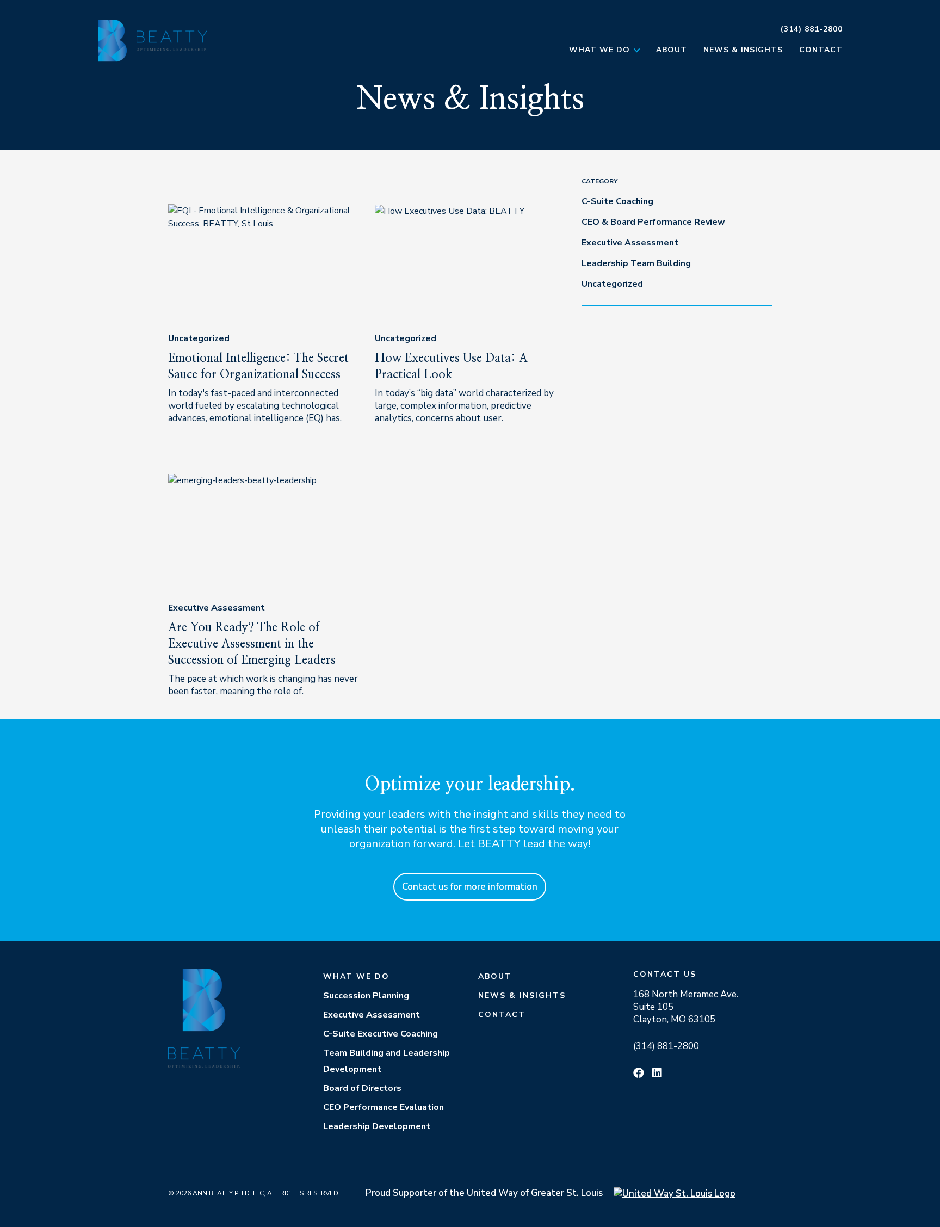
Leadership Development (376, 1126)
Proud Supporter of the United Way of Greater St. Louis (485, 1193)
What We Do (599, 50)
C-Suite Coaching (617, 201)
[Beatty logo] (168, 40)
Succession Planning (366, 996)
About (671, 50)
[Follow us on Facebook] (638, 1073)
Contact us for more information (469, 886)
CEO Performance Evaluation (383, 1107)
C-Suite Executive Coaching (380, 1034)
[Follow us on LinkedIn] (657, 1073)
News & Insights (743, 50)
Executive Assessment (216, 608)
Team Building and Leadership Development (386, 1061)
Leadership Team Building (636, 263)
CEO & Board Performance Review (653, 222)
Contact (821, 50)
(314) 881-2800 (812, 29)
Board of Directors (362, 1088)
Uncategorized (199, 338)
